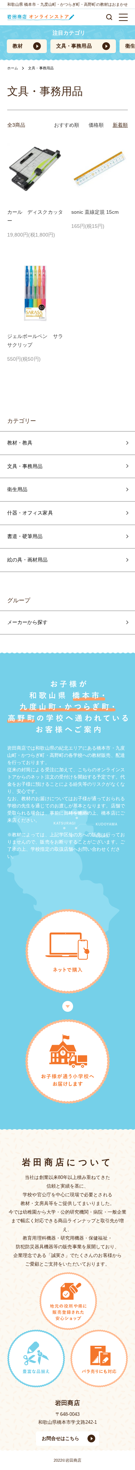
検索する (109, 17)
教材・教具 (19, 443)
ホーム (12, 68)
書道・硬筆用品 (25, 536)
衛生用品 (17, 489)
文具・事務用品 (74, 46)
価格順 (96, 125)
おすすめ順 (66, 125)
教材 (18, 46)
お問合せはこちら (61, 1438)
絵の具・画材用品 (27, 560)
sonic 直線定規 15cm (95, 212)
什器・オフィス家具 (30, 513)
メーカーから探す (27, 622)
